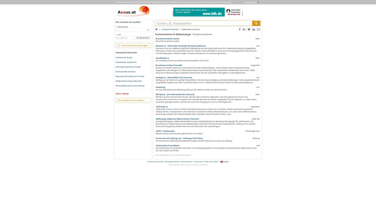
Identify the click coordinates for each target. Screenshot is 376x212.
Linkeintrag (160, 87)
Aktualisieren (144, 38)
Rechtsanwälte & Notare (126, 71)
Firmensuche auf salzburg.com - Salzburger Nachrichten (179, 138)
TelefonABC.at (162, 106)
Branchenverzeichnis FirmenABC (169, 65)
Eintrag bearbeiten (172, 161)
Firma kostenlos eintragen (134, 45)
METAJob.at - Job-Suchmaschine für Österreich (175, 94)
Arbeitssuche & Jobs (124, 57)
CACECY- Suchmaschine (165, 131)
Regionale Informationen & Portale (130, 76)
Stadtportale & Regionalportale (129, 81)
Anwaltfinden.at (162, 58)
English (226, 161)
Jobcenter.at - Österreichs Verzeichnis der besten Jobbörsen (181, 46)
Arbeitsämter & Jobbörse (126, 62)
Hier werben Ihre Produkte (131, 100)
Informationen (187, 161)
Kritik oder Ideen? (211, 161)
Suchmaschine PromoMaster (168, 145)
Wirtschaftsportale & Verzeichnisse (130, 86)
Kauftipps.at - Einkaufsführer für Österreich (174, 77)
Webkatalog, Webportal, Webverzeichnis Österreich (177, 119)
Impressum (198, 161)
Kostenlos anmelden (155, 161)
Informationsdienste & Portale (128, 67)
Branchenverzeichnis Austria (167, 38)
